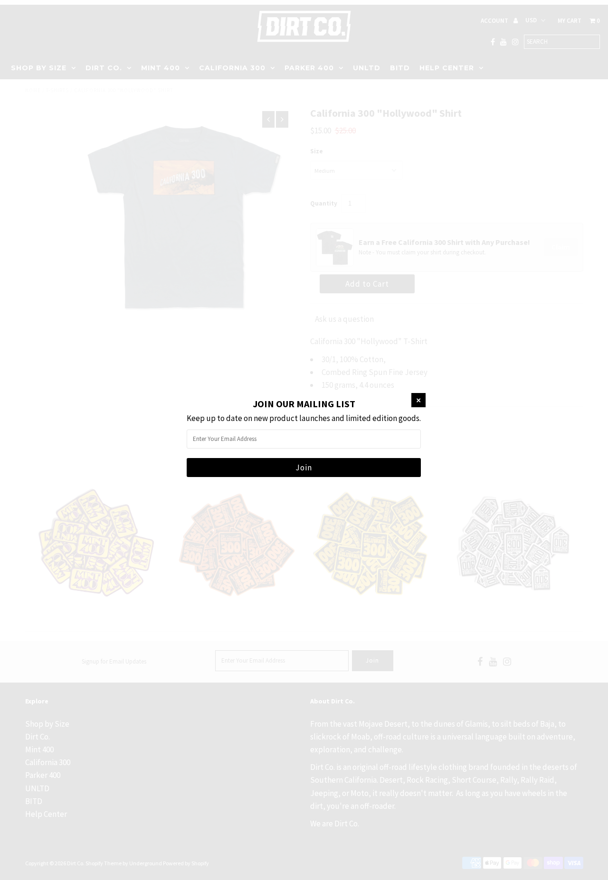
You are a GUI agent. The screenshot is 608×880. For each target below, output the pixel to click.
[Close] (418, 400)
